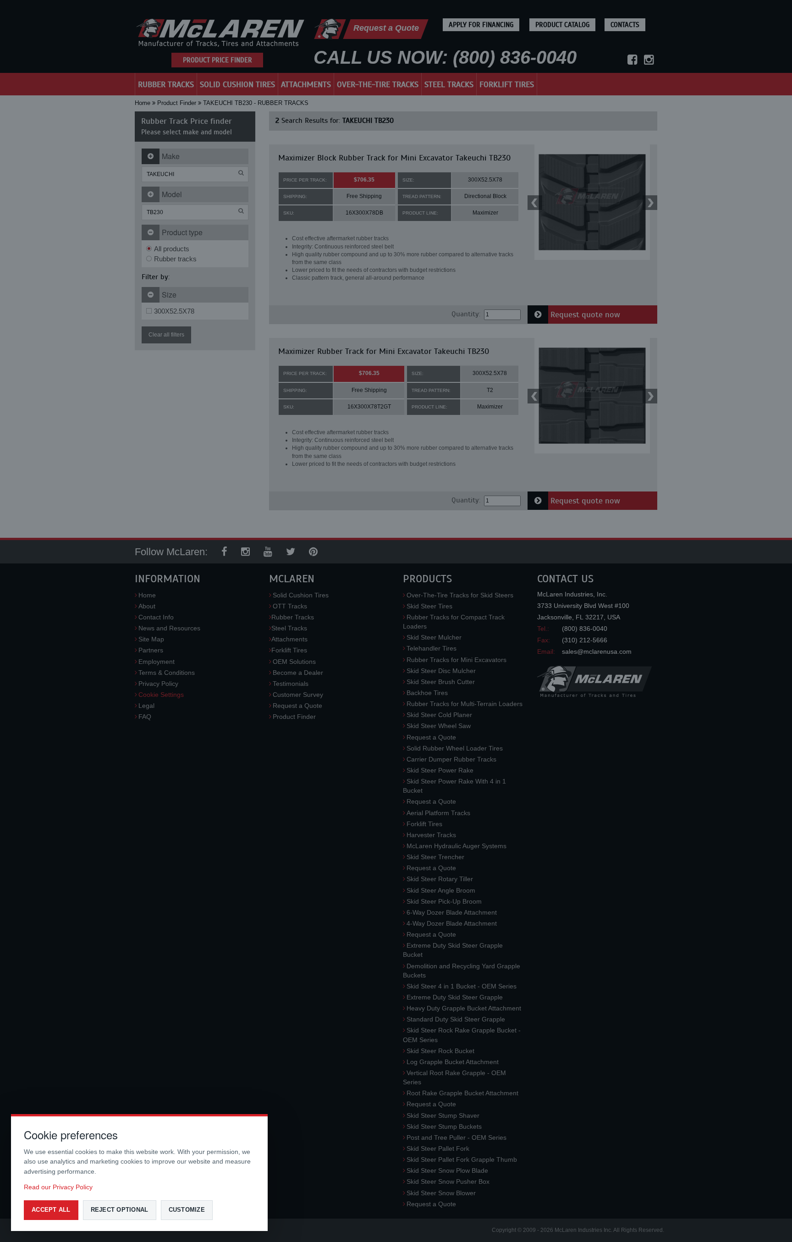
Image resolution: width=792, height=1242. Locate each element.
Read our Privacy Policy (58, 1187)
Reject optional (119, 1209)
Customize (187, 1209)
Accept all (51, 1209)
